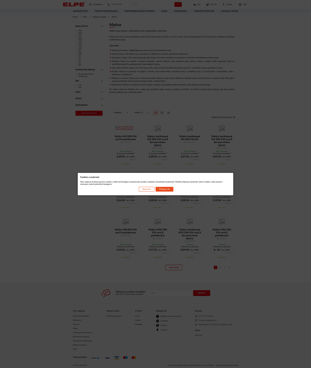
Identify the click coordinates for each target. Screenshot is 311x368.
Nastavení (146, 189)
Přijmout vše (164, 189)
